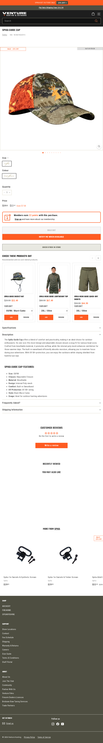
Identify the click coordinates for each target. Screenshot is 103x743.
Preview (26, 317)
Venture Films (8, 693)
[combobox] (51, 21)
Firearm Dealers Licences (13, 697)
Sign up (18, 219)
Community (7, 685)
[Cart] (93, 14)
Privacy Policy (29, 737)
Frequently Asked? (11, 403)
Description (7, 334)
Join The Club (8, 681)
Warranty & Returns (10, 646)
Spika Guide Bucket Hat (14, 296)
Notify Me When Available (51, 237)
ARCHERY (6, 606)
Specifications (9, 328)
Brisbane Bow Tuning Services (15, 701)
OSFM (6, 163)
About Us (6, 677)
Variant (8, 306)
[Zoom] (99, 146)
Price (4, 201)
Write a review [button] (51, 445)
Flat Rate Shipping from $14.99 (51, 8)
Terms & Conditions (10, 658)
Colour (5, 170)
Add (11, 317)
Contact (5, 633)
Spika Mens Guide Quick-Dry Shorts (86, 298)
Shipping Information (12, 409)
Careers (5, 650)
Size (5, 158)
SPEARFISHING (8, 614)
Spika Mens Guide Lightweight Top (53, 296)
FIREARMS (6, 610)
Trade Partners (8, 705)
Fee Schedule (8, 637)
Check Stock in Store (51, 247)
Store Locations (9, 629)
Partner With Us (8, 689)
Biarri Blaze (9, 176)
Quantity (6, 187)
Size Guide (6, 654)
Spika (4, 35)
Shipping (6, 642)
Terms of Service (44, 737)
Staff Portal (7, 662)
